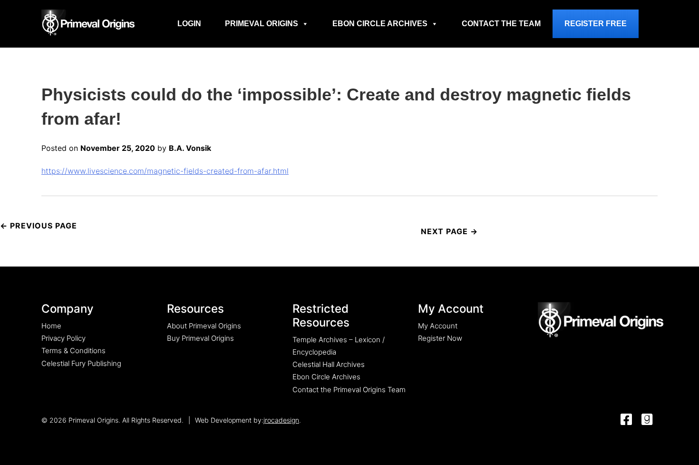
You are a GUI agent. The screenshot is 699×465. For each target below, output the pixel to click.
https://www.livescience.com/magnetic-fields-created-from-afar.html (165, 171)
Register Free (595, 24)
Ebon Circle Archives (379, 24)
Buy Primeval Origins (200, 338)
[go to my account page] (600, 320)
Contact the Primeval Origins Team (349, 389)
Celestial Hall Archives (328, 364)
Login (189, 24)
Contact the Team (501, 24)
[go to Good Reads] (647, 420)
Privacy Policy (63, 338)
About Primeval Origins (204, 325)
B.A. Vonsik (190, 148)
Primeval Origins (261, 24)
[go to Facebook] (626, 420)
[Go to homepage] (88, 22)
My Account (437, 325)
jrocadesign (281, 420)
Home (51, 325)
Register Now (440, 338)
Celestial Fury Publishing (81, 363)
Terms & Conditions (73, 350)
